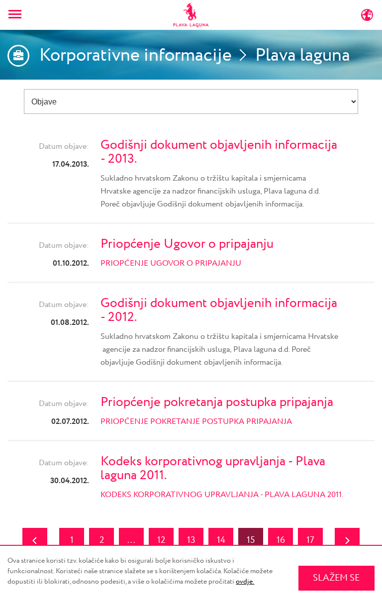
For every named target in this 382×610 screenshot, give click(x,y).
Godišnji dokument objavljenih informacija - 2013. (218, 152)
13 (191, 540)
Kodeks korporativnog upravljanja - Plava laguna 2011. (212, 468)
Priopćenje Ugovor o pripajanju (187, 244)
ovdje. (245, 582)
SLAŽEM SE (336, 578)
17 (310, 540)
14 (221, 540)
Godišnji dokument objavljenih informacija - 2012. (218, 310)
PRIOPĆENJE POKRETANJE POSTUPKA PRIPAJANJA (196, 421)
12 (161, 540)
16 (281, 540)
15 (251, 540)
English (294, 17)
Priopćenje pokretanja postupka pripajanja (216, 402)
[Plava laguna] (191, 14)
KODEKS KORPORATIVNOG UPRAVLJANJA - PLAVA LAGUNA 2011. (221, 495)
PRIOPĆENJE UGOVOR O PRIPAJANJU (171, 263)
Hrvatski (104, 17)
